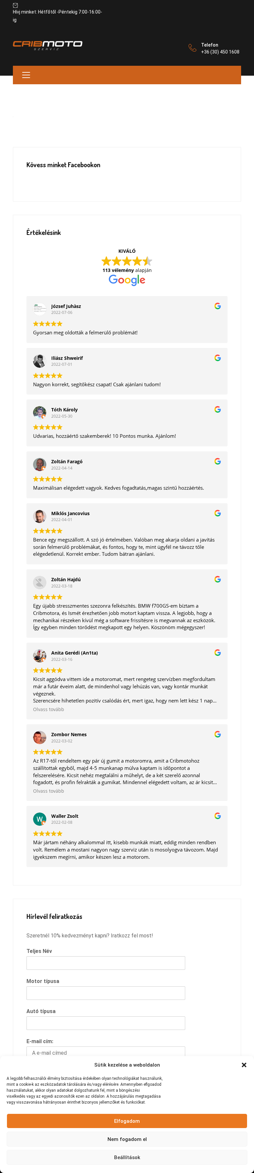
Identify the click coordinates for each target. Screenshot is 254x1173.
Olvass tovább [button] (48, 709)
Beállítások (127, 1157)
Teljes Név (39, 951)
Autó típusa (41, 1011)
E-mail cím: (39, 1041)
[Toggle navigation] (26, 75)
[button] (244, 1065)
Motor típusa (42, 981)
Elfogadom (127, 1121)
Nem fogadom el (127, 1139)
